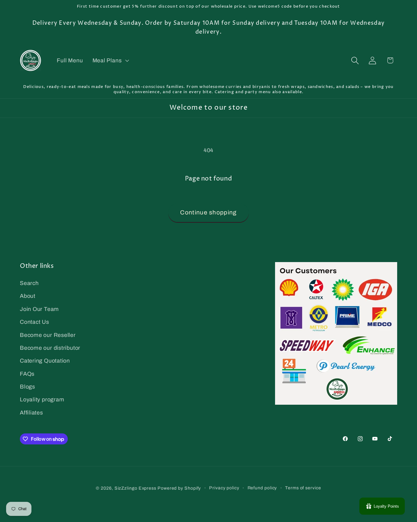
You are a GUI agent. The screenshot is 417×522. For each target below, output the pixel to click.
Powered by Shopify (179, 487)
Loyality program (42, 400)
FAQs (27, 374)
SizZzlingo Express (135, 487)
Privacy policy (224, 487)
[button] (110, 60)
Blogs (27, 387)
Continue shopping (208, 212)
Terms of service (303, 487)
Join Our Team (39, 309)
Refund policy (262, 487)
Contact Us (34, 322)
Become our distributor (50, 348)
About (27, 296)
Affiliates (31, 413)
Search (29, 283)
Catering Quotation (45, 361)
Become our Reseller (48, 335)
